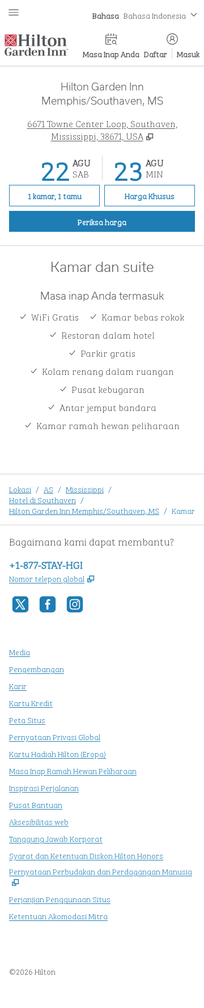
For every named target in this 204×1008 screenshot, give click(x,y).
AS (48, 489)
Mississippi (85, 489)
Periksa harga (127, 221)
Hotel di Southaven (42, 499)
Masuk (188, 53)
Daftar (155, 53)
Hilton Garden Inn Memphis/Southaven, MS (84, 510)
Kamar (183, 510)
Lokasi (20, 489)
